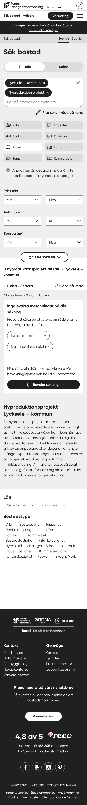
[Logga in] (79, 5)
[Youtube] (37, 767)
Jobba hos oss (58, 669)
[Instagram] (48, 767)
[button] (80, 15)
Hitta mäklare (15, 658)
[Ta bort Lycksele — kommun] (44, 336)
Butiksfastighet (53, 540)
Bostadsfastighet (19, 540)
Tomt (52, 530)
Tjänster (52, 658)
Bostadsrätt (29, 524)
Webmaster (31, 797)
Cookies (14, 797)
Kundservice (13, 653)
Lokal (44, 556)
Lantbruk (13, 535)
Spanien (77, 38)
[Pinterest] (60, 767)
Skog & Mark (66, 556)
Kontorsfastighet (19, 556)
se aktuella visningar (43, 30)
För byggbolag (16, 664)
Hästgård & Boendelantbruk (52, 546)
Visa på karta (72, 286)
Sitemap (47, 797)
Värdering (60, 16)
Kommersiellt (37, 535)
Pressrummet (56, 664)
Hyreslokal (14, 546)
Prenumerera (43, 716)
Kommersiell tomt (53, 551)
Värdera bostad (16, 675)
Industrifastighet (19, 551)
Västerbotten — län (21, 505)
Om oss (52, 653)
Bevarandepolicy (43, 792)
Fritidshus (53, 524)
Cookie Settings (67, 797)
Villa (9, 524)
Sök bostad (12, 16)
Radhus (12, 530)
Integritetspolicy (17, 792)
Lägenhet (33, 530)
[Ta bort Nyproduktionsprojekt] (47, 347)
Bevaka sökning (46, 384)
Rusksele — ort (55, 505)
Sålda (63, 67)
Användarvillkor (69, 792)
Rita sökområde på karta (62, 112)
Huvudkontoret (16, 669)
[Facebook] (25, 767)
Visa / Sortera (21, 286)
